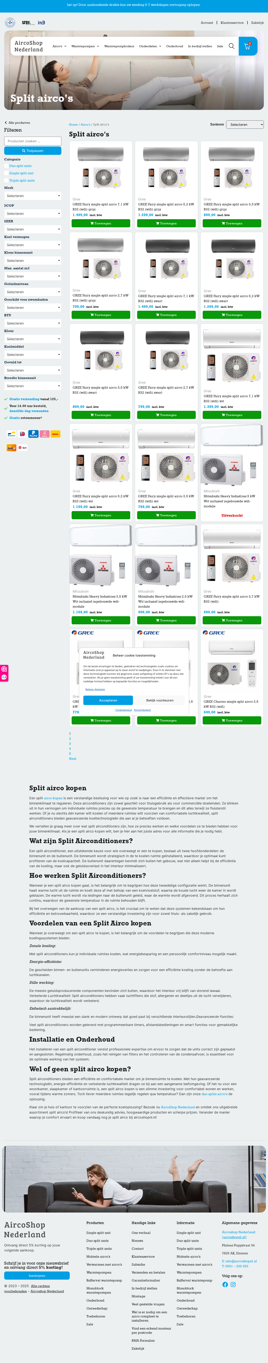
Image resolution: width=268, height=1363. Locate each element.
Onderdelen (148, 46)
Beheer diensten (95, 689)
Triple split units (99, 1249)
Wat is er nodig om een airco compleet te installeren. (149, 1316)
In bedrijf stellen (200, 46)
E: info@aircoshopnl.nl (239, 1261)
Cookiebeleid (123, 710)
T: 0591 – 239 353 (235, 1266)
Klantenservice (232, 23)
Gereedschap (96, 1308)
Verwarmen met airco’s (104, 1264)
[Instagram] (233, 1284)
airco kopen (53, 798)
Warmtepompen (83, 46)
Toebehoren (95, 1316)
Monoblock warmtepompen (98, 1290)
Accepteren (108, 700)
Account (207, 23)
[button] (101, 223)
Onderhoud (174, 46)
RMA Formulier (143, 1341)
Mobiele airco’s (98, 1257)
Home (73, 124)
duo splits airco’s (214, 1094)
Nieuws (137, 1241)
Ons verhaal (141, 1233)
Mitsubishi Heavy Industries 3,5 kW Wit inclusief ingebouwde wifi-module (100, 601)
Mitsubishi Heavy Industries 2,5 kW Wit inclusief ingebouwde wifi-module (165, 601)
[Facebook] (225, 1284)
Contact (138, 1249)
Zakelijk (257, 23)
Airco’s (57, 46)
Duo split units (97, 1241)
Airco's (85, 124)
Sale (220, 46)
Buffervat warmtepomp (104, 1280)
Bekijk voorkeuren (160, 700)
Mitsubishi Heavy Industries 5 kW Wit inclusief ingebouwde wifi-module (229, 501)
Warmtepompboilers (119, 46)
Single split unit (98, 1233)
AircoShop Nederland (178, 1107)
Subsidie (138, 1264)
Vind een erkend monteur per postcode (151, 1330)
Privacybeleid (142, 710)
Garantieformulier (146, 1280)
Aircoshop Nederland (47, 1291)
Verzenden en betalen (148, 1272)
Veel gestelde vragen (148, 1304)
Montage (138, 1296)
